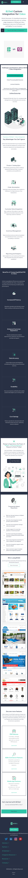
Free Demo (16, 1)
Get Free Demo (15, 461)
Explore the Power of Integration (16, 30)
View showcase (14, 565)
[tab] (15, 75)
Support (13, 872)
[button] (23, 1)
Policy (14, 874)
